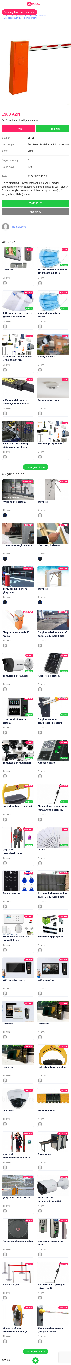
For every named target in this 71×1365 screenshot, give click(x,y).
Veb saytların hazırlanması (19, 12)
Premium (54, 128)
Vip (20, 128)
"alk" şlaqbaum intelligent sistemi (20, 18)
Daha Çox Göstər (35, 467)
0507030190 (35, 203)
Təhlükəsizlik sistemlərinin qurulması (29, 15)
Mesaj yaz (35, 211)
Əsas (5, 15)
